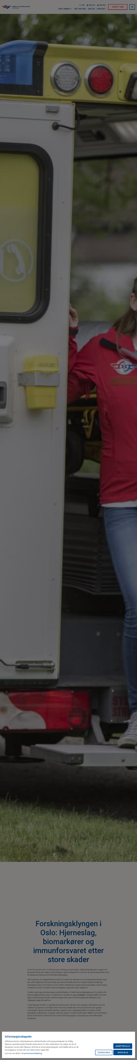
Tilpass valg (103, 1052)
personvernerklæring (33, 1053)
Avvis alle (123, 1052)
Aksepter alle (123, 1046)
